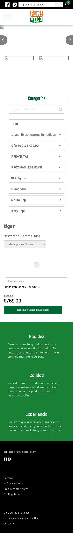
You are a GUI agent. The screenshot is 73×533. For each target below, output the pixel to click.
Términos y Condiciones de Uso (21, 518)
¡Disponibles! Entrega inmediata (33, 134)
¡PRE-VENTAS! (20, 156)
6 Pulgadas (18, 189)
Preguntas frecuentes (16, 489)
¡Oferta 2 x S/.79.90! (25, 145)
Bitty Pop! (18, 211)
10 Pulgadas (19, 178)
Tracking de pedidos (15, 494)
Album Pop (18, 200)
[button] (70, 40)
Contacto (9, 523)
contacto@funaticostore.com (20, 452)
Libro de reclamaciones (17, 513)
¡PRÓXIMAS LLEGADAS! (26, 167)
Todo (14, 124)
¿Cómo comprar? (13, 483)
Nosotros (9, 478)
